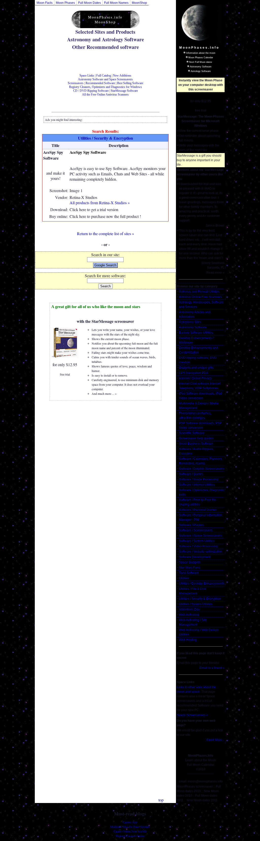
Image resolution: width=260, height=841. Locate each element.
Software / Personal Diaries (198, 510)
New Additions (122, 75)
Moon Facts (45, 3)
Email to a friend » (212, 668)
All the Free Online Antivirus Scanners (105, 94)
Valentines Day (189, 609)
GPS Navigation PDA (193, 373)
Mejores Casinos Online (130, 836)
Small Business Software (196, 443)
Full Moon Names (116, 3)
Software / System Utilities (197, 541)
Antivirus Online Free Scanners (200, 297)
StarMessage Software (124, 90)
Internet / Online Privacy (195, 378)
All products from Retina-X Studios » (100, 202)
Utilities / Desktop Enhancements (201, 583)
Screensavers (76, 83)
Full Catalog (103, 75)
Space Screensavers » (192, 715)
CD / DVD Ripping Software (91, 90)
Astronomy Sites (190, 322)
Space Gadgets (189, 562)
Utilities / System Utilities (196, 604)
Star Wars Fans (189, 567)
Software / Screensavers (196, 530)
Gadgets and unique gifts (196, 367)
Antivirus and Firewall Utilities (199, 291)
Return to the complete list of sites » (105, 233)
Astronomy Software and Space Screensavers (105, 79)
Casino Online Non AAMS (130, 831)
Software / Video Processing (198, 546)
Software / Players (191, 525)
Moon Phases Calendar (200, 57)
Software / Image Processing (198, 479)
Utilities (184, 578)
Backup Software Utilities (196, 332)
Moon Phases (65, 3)
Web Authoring (189, 614)
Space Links (86, 75)
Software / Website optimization (200, 551)
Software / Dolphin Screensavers (201, 469)
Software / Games (191, 474)
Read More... (215, 740)
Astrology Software (201, 71)
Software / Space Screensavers (200, 535)
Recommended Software (100, 83)
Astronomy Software (201, 66)
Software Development (194, 557)
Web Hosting (188, 640)
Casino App (130, 822)
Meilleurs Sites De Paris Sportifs (130, 827)
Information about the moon (200, 53)
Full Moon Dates (89, 3)
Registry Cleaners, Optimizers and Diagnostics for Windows (105, 87)
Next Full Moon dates (200, 62)
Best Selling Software (130, 83)
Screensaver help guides (196, 438)
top (161, 799)
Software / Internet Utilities (197, 485)
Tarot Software (189, 573)
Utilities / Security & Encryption (200, 599)
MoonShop (139, 3)
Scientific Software (191, 433)
